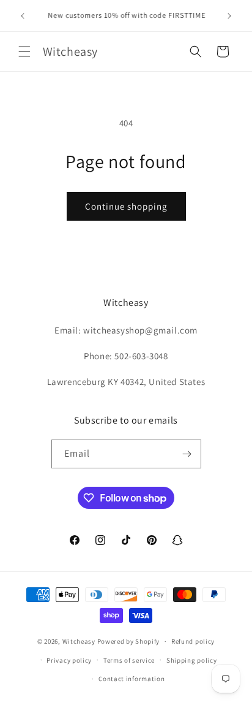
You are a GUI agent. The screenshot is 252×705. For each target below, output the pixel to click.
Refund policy (193, 641)
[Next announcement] (229, 15)
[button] (24, 51)
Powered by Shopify (128, 641)
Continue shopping (126, 206)
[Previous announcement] (22, 15)
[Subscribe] (187, 454)
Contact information (131, 678)
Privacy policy (69, 660)
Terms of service (129, 660)
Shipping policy (191, 660)
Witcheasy (78, 641)
